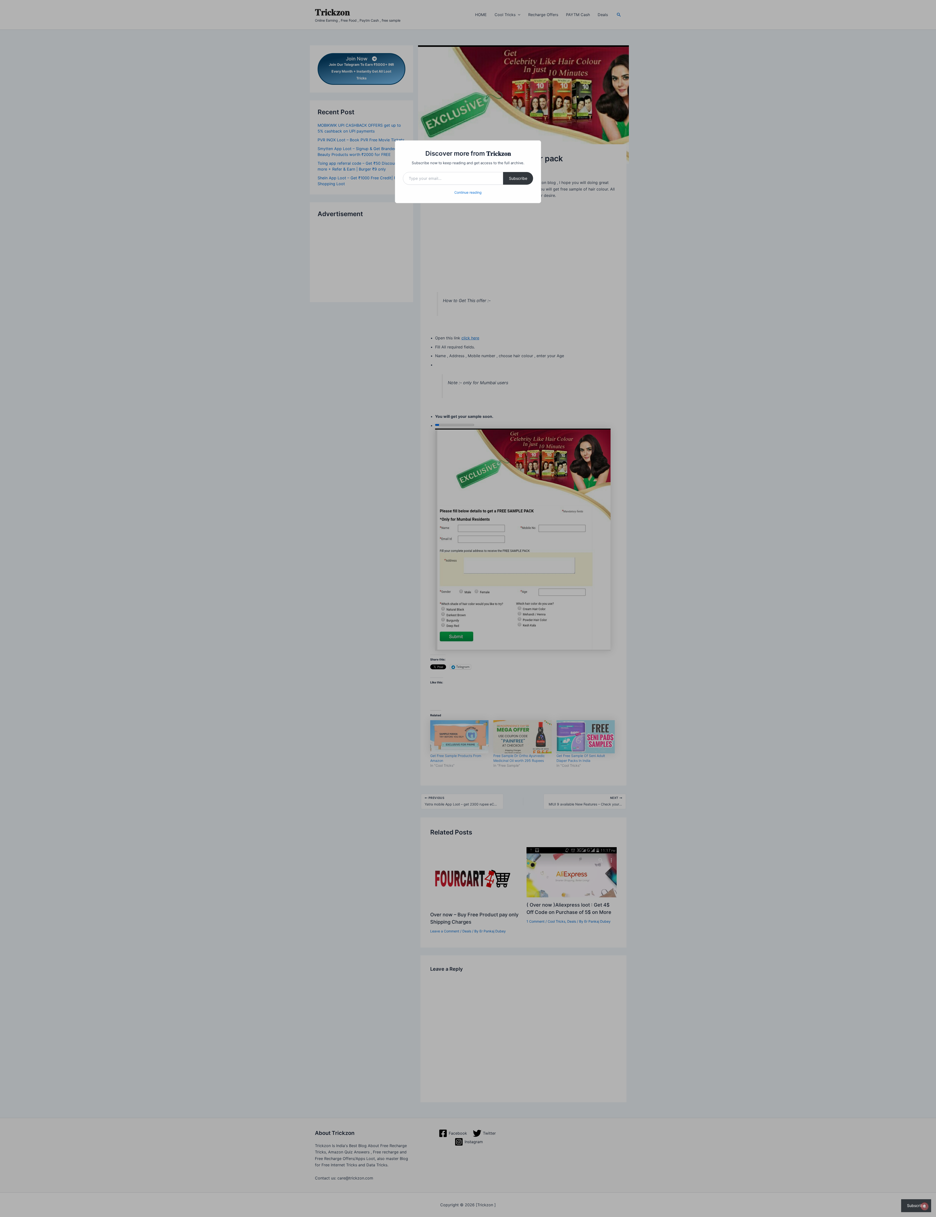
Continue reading (468, 192)
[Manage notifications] (924, 1206)
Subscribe (518, 178)
